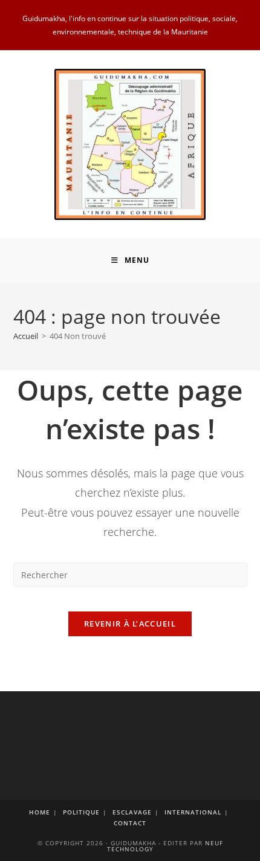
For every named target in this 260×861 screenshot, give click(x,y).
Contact (130, 823)
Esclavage (132, 812)
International (192, 812)
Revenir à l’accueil (130, 623)
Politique (81, 812)
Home (39, 812)
